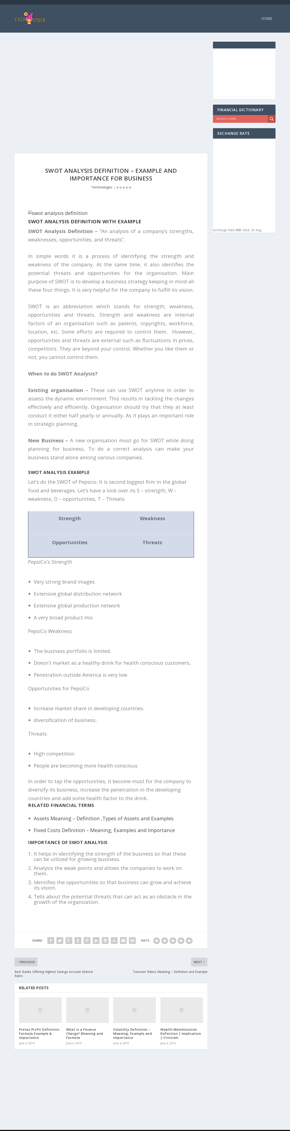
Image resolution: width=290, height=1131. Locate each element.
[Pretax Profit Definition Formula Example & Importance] (40, 1010)
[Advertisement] (111, 73)
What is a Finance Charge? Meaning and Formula (84, 1033)
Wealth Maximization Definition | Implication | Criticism (180, 1033)
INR (238, 230)
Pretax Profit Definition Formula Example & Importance (39, 1033)
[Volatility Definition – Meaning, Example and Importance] (134, 1010)
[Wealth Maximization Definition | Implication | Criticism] (181, 1010)
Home (266, 19)
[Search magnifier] (272, 119)
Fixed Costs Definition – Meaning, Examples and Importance (104, 830)
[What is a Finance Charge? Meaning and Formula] (87, 1010)
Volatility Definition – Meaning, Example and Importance (132, 1033)
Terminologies (101, 187)
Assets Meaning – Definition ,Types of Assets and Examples (104, 818)
